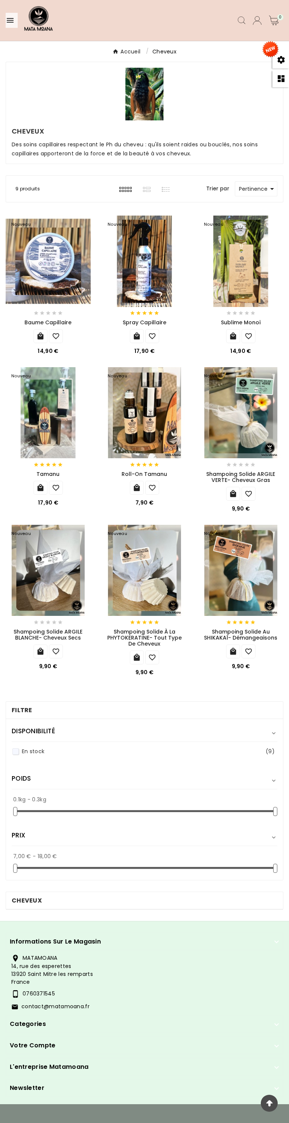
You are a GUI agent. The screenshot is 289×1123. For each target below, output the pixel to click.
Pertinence (258, 188)
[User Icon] (257, 20)
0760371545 (39, 993)
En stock (148, 751)
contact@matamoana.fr (55, 1006)
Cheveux (27, 900)
